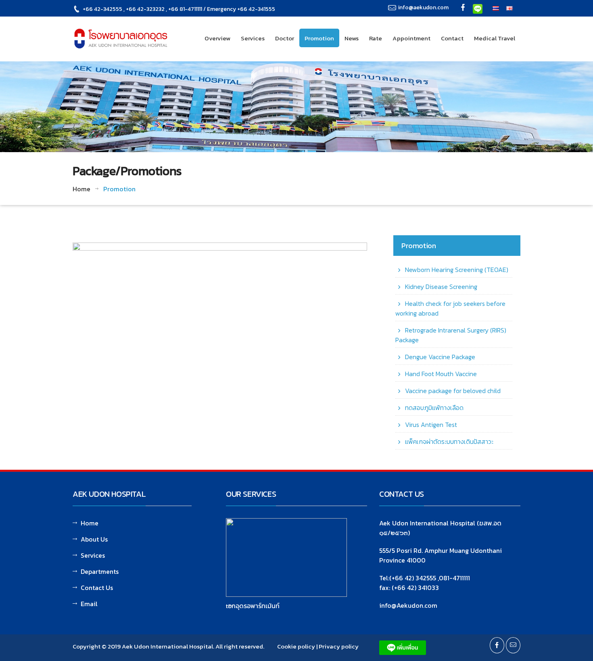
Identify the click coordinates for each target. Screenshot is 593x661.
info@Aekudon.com (408, 605)
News (352, 38)
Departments (100, 571)
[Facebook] (463, 8)
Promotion (319, 38)
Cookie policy (296, 646)
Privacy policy (339, 646)
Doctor (284, 38)
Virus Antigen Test (431, 424)
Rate (375, 38)
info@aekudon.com (423, 7)
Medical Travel (494, 38)
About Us (94, 539)
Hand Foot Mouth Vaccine (441, 374)
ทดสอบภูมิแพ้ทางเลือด (434, 407)
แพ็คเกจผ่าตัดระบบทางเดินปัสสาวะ (449, 441)
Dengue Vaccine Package (440, 357)
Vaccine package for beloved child (453, 390)
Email (89, 604)
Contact (452, 38)
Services (253, 38)
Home (81, 189)
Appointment (411, 38)
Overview (217, 38)
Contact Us (97, 587)
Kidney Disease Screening (441, 286)
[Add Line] (477, 8)
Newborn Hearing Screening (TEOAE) (456, 269)
